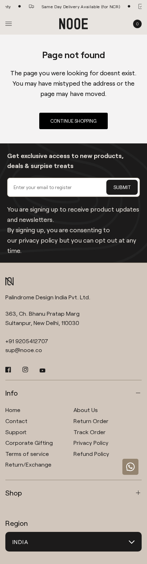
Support (15, 431)
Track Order (90, 431)
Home (12, 409)
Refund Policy (91, 453)
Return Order (91, 420)
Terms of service (27, 453)
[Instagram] (30, 369)
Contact (16, 420)
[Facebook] (13, 369)
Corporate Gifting (29, 442)
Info (11, 392)
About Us (86, 409)
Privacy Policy (91, 442)
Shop (13, 492)
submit (122, 187)
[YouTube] (47, 370)
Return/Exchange (28, 464)
